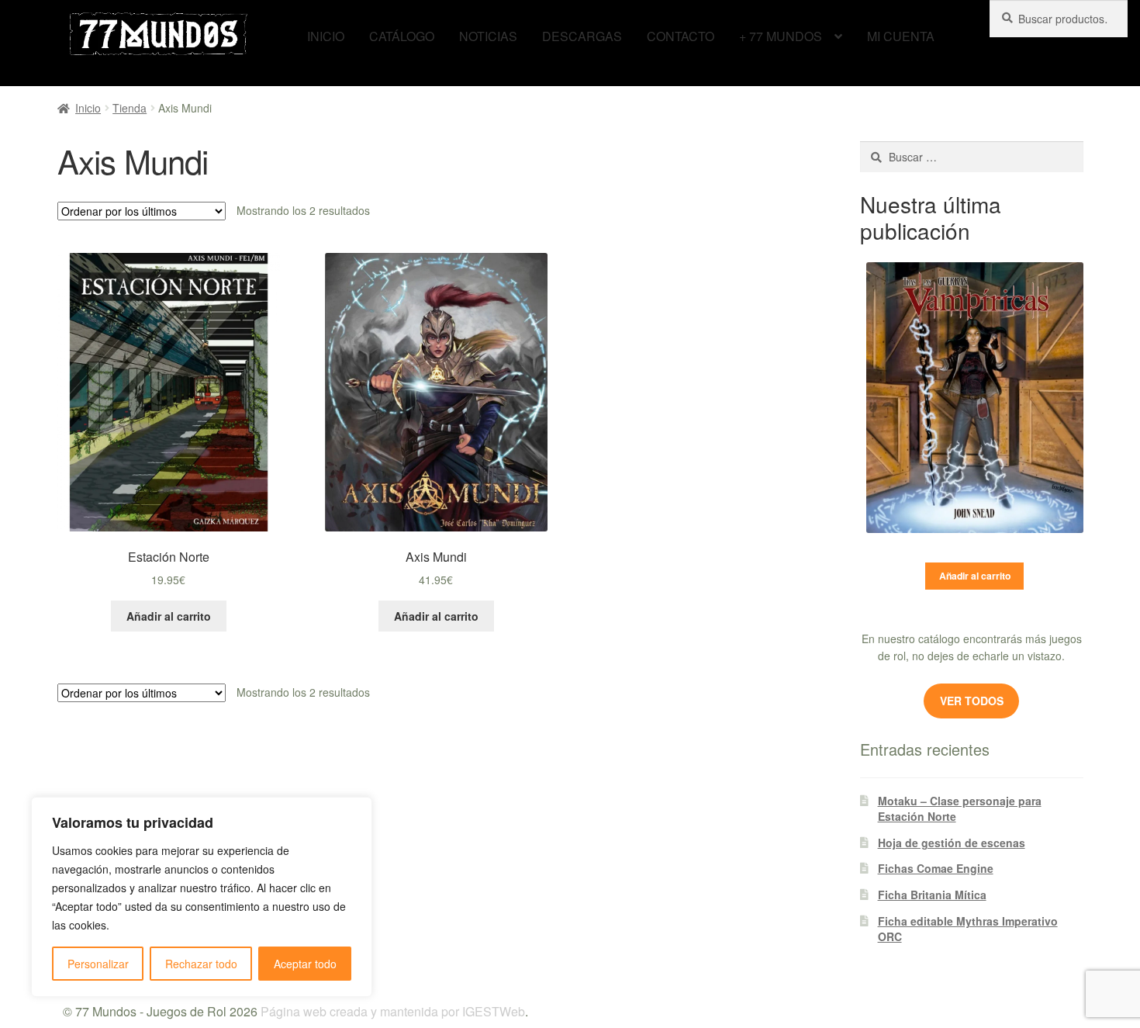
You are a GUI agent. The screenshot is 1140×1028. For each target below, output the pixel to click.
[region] (201, 897)
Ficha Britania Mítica (932, 894)
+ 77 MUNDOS (780, 36)
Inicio (325, 36)
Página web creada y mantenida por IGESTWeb (393, 1011)
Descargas (582, 36)
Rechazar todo (201, 963)
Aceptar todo (305, 963)
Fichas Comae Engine (935, 868)
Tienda (129, 108)
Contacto (680, 36)
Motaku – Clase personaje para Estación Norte (960, 808)
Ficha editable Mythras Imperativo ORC (968, 928)
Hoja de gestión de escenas (951, 842)
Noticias (488, 36)
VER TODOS (972, 700)
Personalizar (98, 963)
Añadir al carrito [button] (168, 616)
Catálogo (401, 36)
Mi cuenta (900, 36)
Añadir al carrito (974, 576)
